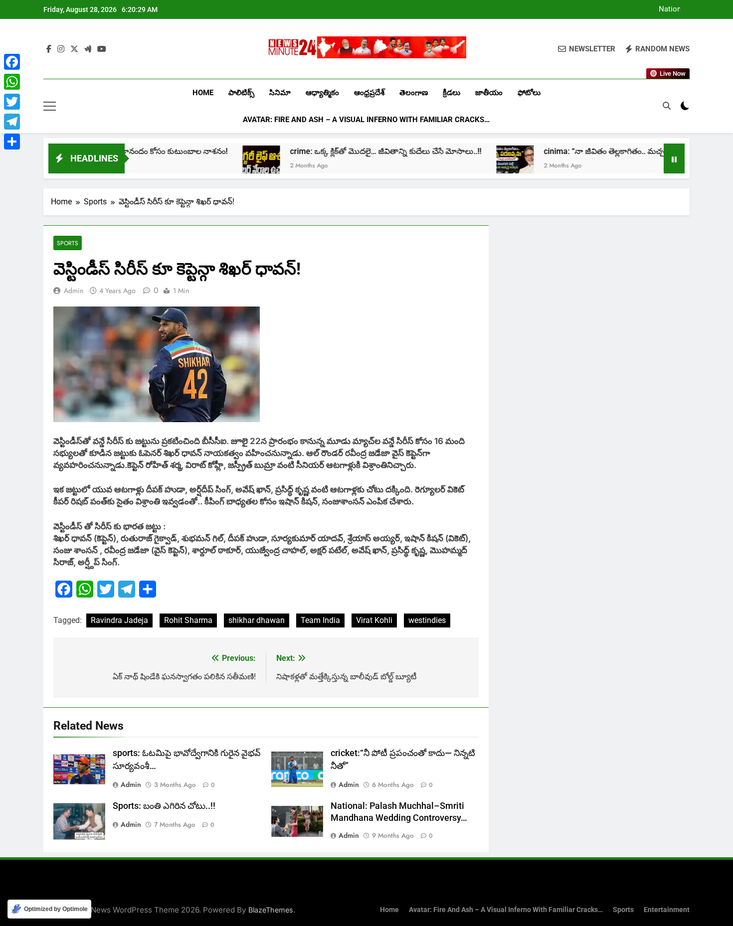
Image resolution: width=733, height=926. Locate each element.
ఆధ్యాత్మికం (322, 92)
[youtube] (101, 49)
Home (202, 92)
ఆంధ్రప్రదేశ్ (369, 92)
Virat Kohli (374, 620)
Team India (320, 620)
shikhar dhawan (256, 620)
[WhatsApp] (12, 82)
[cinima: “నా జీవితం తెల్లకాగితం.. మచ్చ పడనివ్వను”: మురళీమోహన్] (481, 164)
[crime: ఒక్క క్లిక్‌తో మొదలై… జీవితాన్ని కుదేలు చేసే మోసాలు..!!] (227, 164)
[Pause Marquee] (674, 158)
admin (73, 291)
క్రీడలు (451, 92)
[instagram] (60, 49)
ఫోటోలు (529, 92)
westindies (427, 620)
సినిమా (280, 92)
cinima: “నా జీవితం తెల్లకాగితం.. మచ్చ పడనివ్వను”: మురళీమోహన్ (615, 151)
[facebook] (48, 49)
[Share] (12, 142)
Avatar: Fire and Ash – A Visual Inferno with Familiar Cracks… (366, 119)
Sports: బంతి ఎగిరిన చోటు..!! (164, 806)
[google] (87, 49)
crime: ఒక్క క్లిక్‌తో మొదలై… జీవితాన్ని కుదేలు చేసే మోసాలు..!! (352, 151)
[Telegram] (12, 122)
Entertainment (667, 910)
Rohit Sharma (188, 620)
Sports (67, 243)
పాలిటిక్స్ (241, 92)
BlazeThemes (270, 910)
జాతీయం (489, 92)
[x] (74, 49)
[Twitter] (12, 102)
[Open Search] (667, 106)
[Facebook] (12, 62)
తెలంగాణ (413, 92)
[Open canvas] (49, 106)
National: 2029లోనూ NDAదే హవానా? (661, 9)
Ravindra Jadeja (119, 620)
